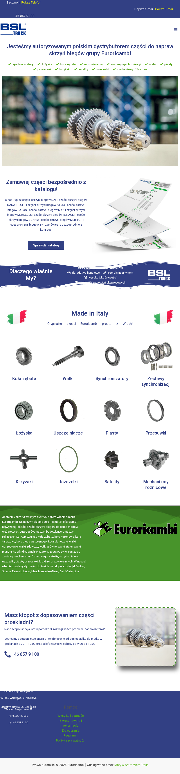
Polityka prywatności (70, 740)
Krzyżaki (24, 481)
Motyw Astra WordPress (131, 765)
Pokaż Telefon (31, 2)
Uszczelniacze (68, 433)
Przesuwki (156, 433)
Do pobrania (70, 730)
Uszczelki (68, 481)
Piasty (112, 433)
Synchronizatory (111, 378)
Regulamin (70, 735)
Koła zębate (24, 378)
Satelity (111, 481)
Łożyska (24, 433)
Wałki (68, 378)
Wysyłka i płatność (71, 715)
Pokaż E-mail (164, 9)
